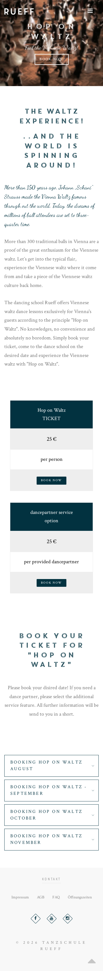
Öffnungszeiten (80, 897)
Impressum (20, 897)
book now (51, 59)
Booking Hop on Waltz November (46, 839)
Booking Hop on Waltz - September (48, 790)
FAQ (56, 897)
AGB (40, 897)
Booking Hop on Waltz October (46, 815)
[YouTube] (51, 918)
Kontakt (51, 879)
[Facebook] (35, 918)
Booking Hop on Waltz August (46, 765)
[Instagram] (67, 918)
